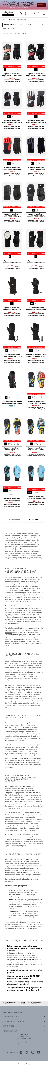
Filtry (28, 24)
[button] (12, 25)
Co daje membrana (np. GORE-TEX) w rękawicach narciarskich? (24, 977)
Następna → (34, 520)
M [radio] (8, 70)
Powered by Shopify (24, 1064)
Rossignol (8, 632)
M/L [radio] (33, 397)
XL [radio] (12, 70)
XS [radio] (32, 303)
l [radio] (13, 350)
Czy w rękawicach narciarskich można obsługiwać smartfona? (25, 983)
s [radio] (6, 350)
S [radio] (5, 70)
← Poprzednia (13, 520)
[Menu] (44, 13)
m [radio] (10, 350)
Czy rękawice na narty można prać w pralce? (24, 971)
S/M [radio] (5, 491)
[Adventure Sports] (8, 13)
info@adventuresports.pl (24, 1044)
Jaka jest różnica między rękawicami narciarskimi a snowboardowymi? (24, 989)
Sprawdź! (41, 5)
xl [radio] (16, 350)
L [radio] (35, 163)
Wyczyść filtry (8, 28)
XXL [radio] (17, 70)
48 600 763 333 (24, 1036)
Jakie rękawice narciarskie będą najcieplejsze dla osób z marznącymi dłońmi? (24, 948)
